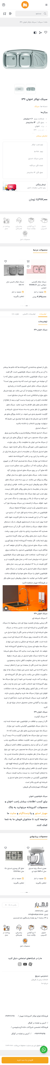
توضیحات (42, 314)
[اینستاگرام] (20, 964)
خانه (45, 22)
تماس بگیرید (28, 289)
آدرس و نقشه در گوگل (37, 1023)
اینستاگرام (24, 813)
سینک (40, 22)
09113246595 (40, 1033)
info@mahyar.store (35, 914)
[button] (27, 892)
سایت (13, 813)
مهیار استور (41, 813)
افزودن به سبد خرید (25, 1060)
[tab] (42, 314)
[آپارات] (30, 964)
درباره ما (44, 983)
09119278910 (39, 911)
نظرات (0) (15, 314)
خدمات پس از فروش (39, 979)
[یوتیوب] (25, 964)
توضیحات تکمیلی (29, 314)
